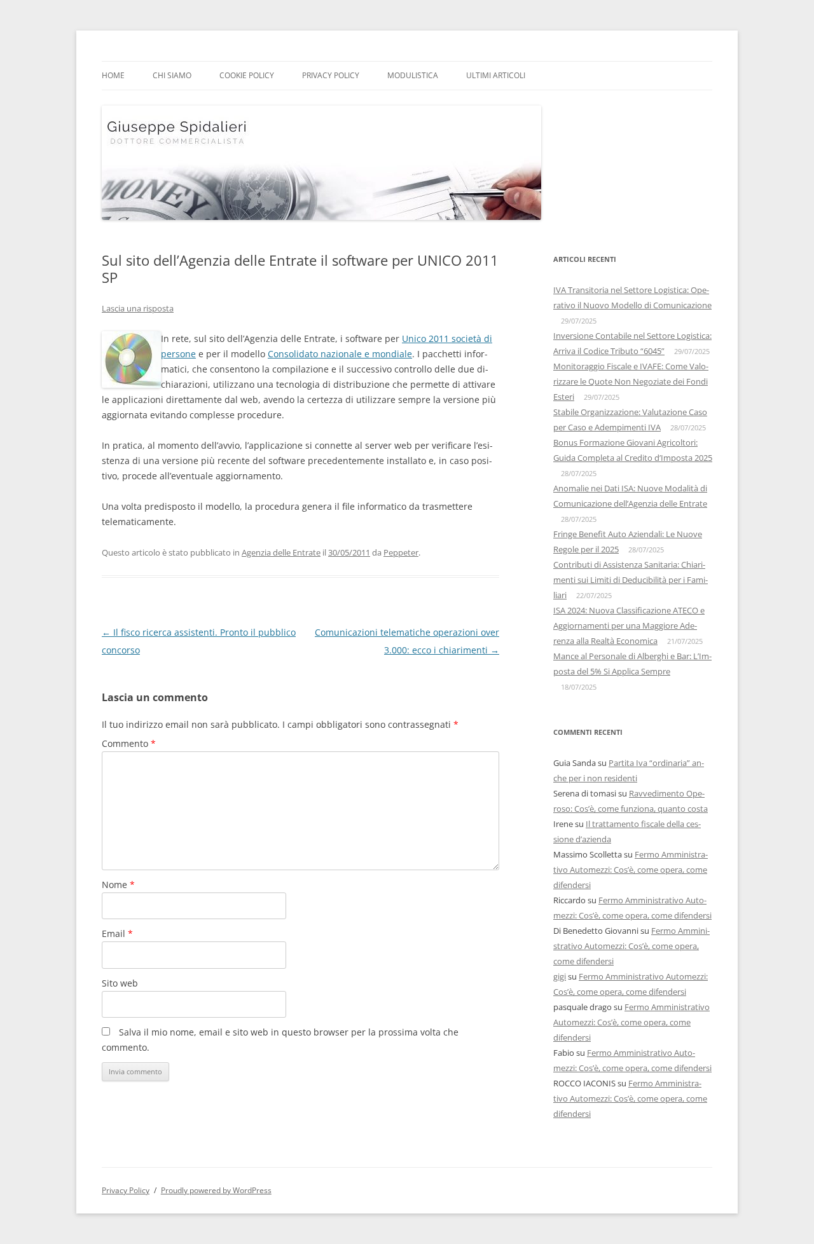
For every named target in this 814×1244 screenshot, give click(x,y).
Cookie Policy (246, 75)
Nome (118, 884)
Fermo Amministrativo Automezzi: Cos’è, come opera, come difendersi (630, 870)
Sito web (120, 983)
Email (117, 933)
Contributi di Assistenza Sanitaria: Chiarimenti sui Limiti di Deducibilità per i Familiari (630, 580)
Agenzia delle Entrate (281, 552)
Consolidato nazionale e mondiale (340, 354)
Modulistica (412, 75)
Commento (129, 743)
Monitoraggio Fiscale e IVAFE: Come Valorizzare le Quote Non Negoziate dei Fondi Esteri (630, 381)
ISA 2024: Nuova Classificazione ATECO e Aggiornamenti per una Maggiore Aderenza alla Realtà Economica (629, 625)
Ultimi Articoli (495, 75)
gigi (559, 976)
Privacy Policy (330, 75)
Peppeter (400, 552)
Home (113, 75)
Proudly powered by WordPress (216, 1190)
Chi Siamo (172, 75)
